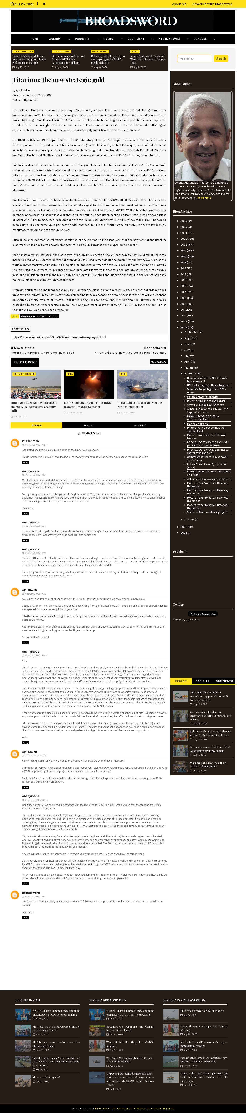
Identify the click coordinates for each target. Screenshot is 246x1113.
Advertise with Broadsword (212, 4)
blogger (37, 425)
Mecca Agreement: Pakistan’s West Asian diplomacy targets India (147, 59)
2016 (184, 280)
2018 (184, 268)
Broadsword (31, 892)
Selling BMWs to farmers (202, 396)
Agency (58, 39)
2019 (184, 262)
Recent (181, 681)
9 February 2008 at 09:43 (35, 655)
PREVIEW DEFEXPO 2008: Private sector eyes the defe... (207, 451)
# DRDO (53, 316)
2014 (184, 292)
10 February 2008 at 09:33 (35, 800)
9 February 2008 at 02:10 (35, 553)
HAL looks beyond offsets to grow (208, 385)
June (187, 350)
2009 (184, 321)
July (187, 344)
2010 (184, 315)
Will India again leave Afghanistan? (208, 479)
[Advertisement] (203, 578)
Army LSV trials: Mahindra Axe (205, 405)
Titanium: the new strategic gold (207, 512)
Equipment (139, 39)
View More (160, 361)
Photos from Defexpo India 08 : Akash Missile (206, 429)
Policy (112, 39)
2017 (184, 274)
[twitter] (44, 4)
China (70, 374)
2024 (184, 232)
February (190, 373)
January (189, 519)
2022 (184, 244)
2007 (184, 526)
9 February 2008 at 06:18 (35, 594)
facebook (140, 425)
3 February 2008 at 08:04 (35, 445)
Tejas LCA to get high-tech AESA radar (206, 391)
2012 (184, 304)
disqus (88, 425)
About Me (179, 4)
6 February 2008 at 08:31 (35, 526)
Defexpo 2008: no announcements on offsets (208, 473)
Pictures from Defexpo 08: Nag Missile (206, 436)
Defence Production (23, 51)
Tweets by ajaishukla (186, 619)
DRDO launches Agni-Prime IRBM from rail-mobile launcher (88, 404)
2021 (184, 250)
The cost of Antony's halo (47, 1077)
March (188, 367)
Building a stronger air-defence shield (202, 1010)
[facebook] (37, 4)
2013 (184, 298)
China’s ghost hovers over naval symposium (207, 458)
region (135, 51)
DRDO (123, 374)
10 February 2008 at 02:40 (35, 755)
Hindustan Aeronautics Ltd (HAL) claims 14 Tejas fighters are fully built (34, 406)
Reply (25, 462)
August (189, 338)
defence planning (61, 51)
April (187, 361)
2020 (184, 256)
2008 (184, 327)
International (172, 39)
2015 (184, 286)
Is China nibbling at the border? (207, 400)
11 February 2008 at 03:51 (35, 896)
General (203, 39)
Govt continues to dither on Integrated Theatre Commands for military (68, 59)
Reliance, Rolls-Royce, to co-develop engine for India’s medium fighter (108, 59)
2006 (184, 532)
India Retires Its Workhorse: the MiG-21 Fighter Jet (139, 404)
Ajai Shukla (30, 590)
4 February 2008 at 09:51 (35, 475)
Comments (224, 681)
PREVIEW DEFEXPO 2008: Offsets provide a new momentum (208, 444)
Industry (85, 39)
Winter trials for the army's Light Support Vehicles (207, 410)
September (191, 332)
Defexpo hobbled (197, 423)
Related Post (25, 362)
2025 (184, 227)
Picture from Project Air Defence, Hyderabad (207, 484)
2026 (184, 221)
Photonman (30, 441)
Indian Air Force (100, 51)
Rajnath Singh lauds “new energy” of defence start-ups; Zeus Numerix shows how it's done (56, 1061)
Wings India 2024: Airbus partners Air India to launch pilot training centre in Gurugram (203, 1077)
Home (38, 39)
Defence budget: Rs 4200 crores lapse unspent (207, 379)
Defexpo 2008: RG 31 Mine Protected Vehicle (203, 418)
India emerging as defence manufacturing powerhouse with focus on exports (29, 59)
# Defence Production (33, 316)
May (187, 355)
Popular (203, 681)
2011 (183, 309)
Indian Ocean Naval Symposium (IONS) (207, 466)
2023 (184, 238)
